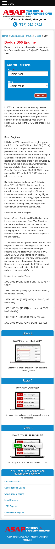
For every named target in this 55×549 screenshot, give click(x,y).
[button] (5, 3)
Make (11, 82)
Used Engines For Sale (21, 36)
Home (5, 36)
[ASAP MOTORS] (27, 16)
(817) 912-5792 (30, 24)
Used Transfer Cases (14, 487)
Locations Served (12, 481)
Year (11, 70)
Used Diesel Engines (14, 512)
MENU (11, 4)
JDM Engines (10, 506)
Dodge (38, 36)
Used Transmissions (14, 494)
